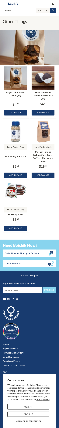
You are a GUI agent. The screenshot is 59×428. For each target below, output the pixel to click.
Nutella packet (15, 214)
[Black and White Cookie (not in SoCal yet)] (43, 78)
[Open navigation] (4, 4)
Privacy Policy (43, 399)
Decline (28, 414)
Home (6, 344)
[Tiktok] (13, 298)
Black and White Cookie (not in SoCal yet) (43, 95)
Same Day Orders (11, 356)
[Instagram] (8, 298)
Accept (28, 406)
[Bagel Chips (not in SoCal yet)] (15, 78)
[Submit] (53, 10)
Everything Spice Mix (15, 156)
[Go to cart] (53, 4)
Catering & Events (11, 361)
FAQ (5, 372)
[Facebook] (4, 298)
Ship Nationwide (10, 348)
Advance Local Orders (13, 352)
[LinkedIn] (17, 298)
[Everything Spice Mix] (15, 131)
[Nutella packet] (15, 191)
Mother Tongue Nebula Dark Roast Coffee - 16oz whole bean (43, 156)
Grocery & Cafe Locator (14, 365)
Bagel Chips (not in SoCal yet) (15, 94)
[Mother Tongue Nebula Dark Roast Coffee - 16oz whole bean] (43, 131)
